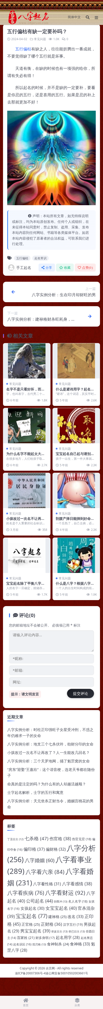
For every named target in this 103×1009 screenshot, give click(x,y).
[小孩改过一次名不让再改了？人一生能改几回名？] (26, 490)
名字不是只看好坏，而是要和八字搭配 (25, 391)
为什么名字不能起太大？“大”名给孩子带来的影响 (25, 455)
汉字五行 (73, 924)
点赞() (87, 268)
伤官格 (60, 838)
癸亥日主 (59, 931)
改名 (76, 916)
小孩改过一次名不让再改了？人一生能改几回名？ (25, 520)
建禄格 (57, 916)
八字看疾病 (25, 892)
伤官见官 (81, 839)
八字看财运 (65, 893)
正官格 (31, 924)
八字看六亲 (45, 871)
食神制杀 (58, 943)
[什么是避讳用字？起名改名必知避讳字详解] (76, 360)
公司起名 (39, 901)
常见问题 (40, 39)
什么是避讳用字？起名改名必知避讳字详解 (75, 391)
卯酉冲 (60, 901)
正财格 (51, 924)
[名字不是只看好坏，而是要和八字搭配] (26, 360)
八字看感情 (77, 884)
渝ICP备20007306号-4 (30, 973)
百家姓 (25, 937)
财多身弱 (45, 937)
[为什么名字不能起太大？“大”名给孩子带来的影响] (26, 425)
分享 (49, 268)
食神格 (80, 944)
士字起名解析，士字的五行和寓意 (35, 792)
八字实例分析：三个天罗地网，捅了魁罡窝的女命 (48, 760)
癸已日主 (76, 931)
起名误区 (22, 944)
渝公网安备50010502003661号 (67, 973)
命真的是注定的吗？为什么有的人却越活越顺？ (46, 783)
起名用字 (68, 937)
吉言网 (50, 968)
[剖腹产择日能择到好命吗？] (76, 490)
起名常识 (40, 258)
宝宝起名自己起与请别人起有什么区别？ (75, 455)
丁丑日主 (15, 839)
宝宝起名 (31, 915)
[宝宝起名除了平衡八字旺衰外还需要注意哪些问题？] (26, 555)
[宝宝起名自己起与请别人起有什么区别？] (76, 425)
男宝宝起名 (35, 931)
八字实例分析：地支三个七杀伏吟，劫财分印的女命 (50, 743)
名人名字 (78, 901)
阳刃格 (39, 944)
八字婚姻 (39, 860)
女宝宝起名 (61, 908)
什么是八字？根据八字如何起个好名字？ (75, 585)
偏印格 (34, 849)
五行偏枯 (23, 49)
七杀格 (36, 838)
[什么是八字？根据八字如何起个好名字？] (76, 555)
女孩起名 (32, 908)
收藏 (67, 268)
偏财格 (56, 849)
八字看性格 (47, 884)
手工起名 (23, 267)
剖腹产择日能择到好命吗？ (73, 520)
